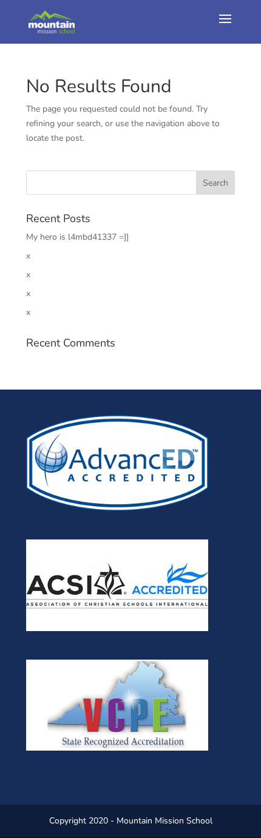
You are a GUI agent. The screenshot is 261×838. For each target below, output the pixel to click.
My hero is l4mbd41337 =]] (77, 237)
